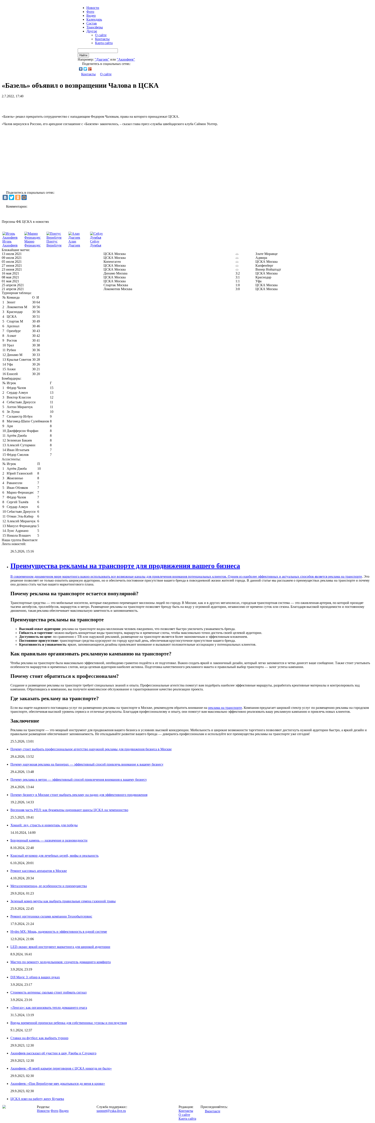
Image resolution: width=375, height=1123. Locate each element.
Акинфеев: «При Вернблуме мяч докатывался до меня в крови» (57, 1083)
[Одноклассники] (17, 197)
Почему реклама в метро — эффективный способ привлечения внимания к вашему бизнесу (78, 779)
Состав (91, 23)
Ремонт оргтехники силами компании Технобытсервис (51, 916)
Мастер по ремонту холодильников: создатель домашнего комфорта (60, 962)
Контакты (102, 39)
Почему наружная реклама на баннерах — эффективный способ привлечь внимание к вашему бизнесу (86, 764)
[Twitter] (85, 69)
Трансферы (94, 27)
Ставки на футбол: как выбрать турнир (39, 1038)
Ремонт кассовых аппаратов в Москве (38, 871)
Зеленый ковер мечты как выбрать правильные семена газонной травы (63, 901)
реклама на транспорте (345, 576)
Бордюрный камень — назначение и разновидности (48, 840)
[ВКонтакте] (81, 69)
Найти (83, 55)
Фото (90, 11)
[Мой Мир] (24, 197)
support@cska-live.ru (111, 1111)
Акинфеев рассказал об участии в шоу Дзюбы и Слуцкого (53, 1053)
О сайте (101, 35)
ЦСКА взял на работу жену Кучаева (37, 1099)
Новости (43, 1111)
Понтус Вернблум (53, 243)
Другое (91, 31)
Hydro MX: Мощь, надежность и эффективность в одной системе (58, 931)
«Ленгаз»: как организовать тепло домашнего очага (48, 1007)
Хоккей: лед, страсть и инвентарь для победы (44, 825)
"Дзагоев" (102, 59)
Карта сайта (104, 43)
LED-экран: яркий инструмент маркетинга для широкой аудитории (60, 947)
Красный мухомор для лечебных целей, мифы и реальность (54, 855)
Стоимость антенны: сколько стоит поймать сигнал (48, 992)
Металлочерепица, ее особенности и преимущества (48, 886)
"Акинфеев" (126, 59)
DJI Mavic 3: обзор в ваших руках (35, 977)
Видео (91, 15)
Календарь (94, 19)
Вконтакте (212, 1111)
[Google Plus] (90, 69)
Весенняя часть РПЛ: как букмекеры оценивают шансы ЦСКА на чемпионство (69, 810)
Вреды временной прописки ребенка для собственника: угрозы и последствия (68, 1023)
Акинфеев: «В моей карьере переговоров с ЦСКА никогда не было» (61, 1068)
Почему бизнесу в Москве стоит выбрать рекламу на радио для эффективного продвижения (78, 795)
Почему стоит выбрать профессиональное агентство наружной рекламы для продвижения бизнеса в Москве (91, 749)
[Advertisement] (52, 104)
